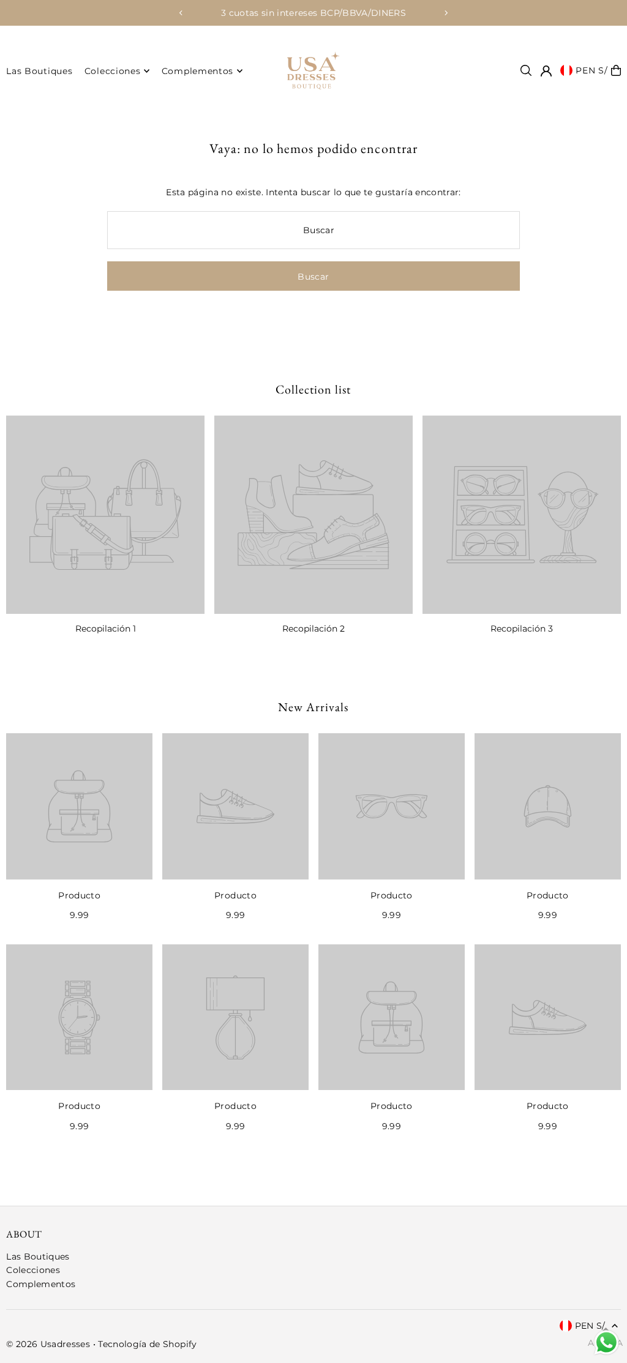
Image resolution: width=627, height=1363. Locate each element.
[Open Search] (525, 70)
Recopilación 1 (105, 628)
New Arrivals (313, 707)
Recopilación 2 (313, 628)
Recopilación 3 (521, 628)
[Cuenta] (546, 71)
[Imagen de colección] (105, 515)
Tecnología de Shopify (147, 1344)
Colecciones (33, 1269)
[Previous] (181, 13)
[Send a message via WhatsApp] (606, 1342)
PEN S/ (591, 70)
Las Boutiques (38, 1256)
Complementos (40, 1284)
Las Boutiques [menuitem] (39, 71)
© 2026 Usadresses (48, 1344)
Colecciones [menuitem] (112, 71)
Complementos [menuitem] (197, 71)
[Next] (446, 13)
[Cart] (616, 70)
